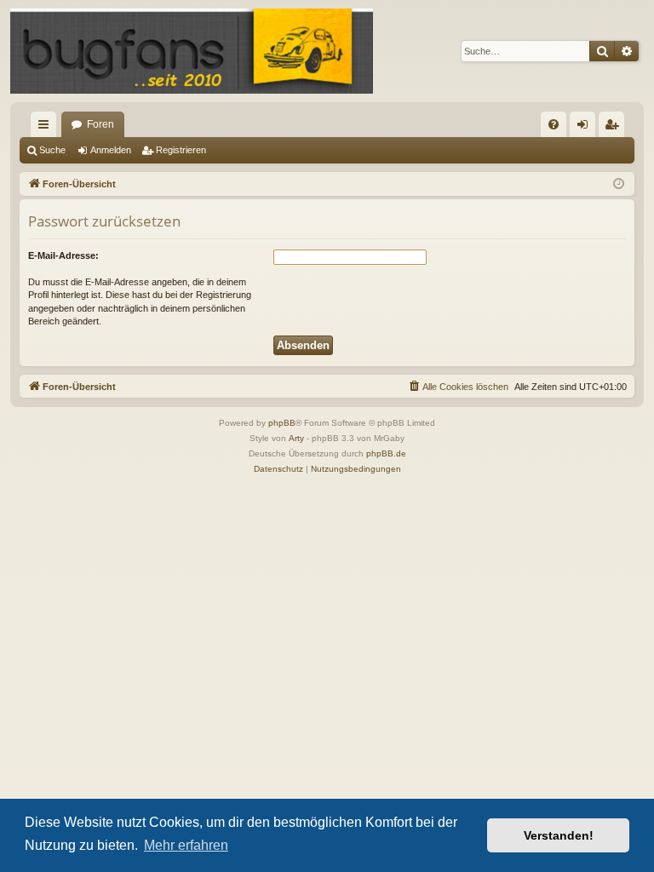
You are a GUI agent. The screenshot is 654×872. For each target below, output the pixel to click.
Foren (100, 124)
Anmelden (110, 150)
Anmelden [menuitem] (586, 127)
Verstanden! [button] (559, 835)
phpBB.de (386, 453)
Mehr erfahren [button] (186, 845)
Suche (52, 150)
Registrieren (181, 150)
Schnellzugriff (46, 127)
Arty (296, 438)
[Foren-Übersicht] (191, 51)
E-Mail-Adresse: (63, 255)
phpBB (281, 422)
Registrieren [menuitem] (614, 127)
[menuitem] (553, 124)
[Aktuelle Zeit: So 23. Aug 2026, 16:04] (618, 184)
